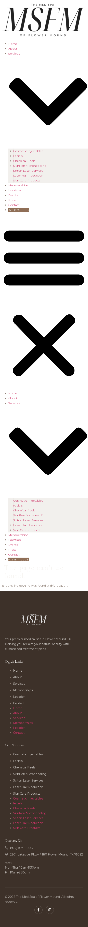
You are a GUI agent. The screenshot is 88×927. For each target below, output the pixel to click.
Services (19, 683)
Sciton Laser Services (28, 170)
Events (13, 195)
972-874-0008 (18, 210)
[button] (44, 301)
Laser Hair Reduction (28, 175)
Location (14, 190)
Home (13, 44)
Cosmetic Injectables (28, 151)
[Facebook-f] (38, 910)
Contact (13, 205)
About (12, 48)
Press (12, 200)
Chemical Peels (24, 161)
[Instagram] (50, 910)
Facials (18, 156)
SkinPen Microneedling (29, 166)
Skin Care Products (26, 180)
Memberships (18, 185)
